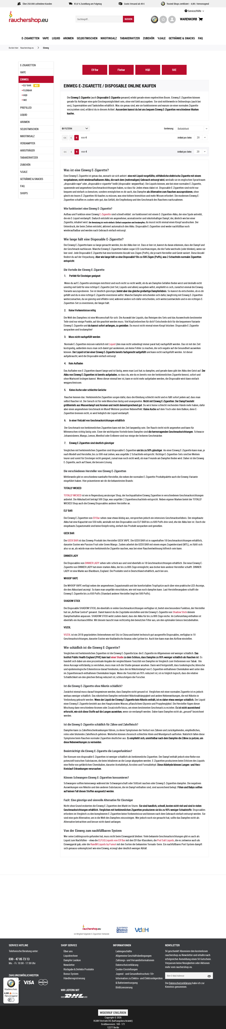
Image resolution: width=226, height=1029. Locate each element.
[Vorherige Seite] (71, 137)
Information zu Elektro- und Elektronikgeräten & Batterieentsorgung (139, 980)
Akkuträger (27, 150)
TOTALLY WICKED (72, 495)
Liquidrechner (71, 956)
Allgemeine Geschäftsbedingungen (134, 956)
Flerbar (27, 90)
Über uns (68, 951)
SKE (25, 99)
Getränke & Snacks (31, 179)
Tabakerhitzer (29, 157)
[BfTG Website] (122, 930)
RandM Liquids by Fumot (103, 844)
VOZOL (67, 634)
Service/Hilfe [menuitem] (194, 11)
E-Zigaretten (28, 65)
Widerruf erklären (113, 1013)
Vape (23, 72)
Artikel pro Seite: (185, 137)
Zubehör (25, 164)
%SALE (23, 172)
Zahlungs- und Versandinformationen (135, 960)
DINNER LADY (92, 563)
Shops (24, 193)
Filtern (68, 128)
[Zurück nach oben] (92, 928)
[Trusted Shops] (154, 19)
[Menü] (17, 980)
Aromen (25, 122)
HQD (25, 95)
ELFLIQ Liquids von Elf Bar (111, 840)
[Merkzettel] (163, 19)
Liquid (23, 115)
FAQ (22, 186)
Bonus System (71, 974)
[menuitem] (105, 19)
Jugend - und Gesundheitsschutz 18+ (135, 974)
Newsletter (69, 965)
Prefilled (26, 107)
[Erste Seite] (65, 137)
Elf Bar (27, 85)
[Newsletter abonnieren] (208, 975)
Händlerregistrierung (74, 978)
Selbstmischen (29, 129)
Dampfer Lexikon (72, 960)
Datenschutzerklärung (127, 965)
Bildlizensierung (124, 987)
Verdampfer (27, 143)
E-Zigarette (105, 214)
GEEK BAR (73, 540)
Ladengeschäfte (124, 951)
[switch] (11, 1000)
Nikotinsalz (27, 136)
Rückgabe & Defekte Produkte (79, 969)
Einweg (24, 79)
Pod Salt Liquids (165, 840)
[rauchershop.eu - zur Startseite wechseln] (34, 18)
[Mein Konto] (172, 19)
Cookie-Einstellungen (127, 969)
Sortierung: (169, 128)
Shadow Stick (180, 612)
